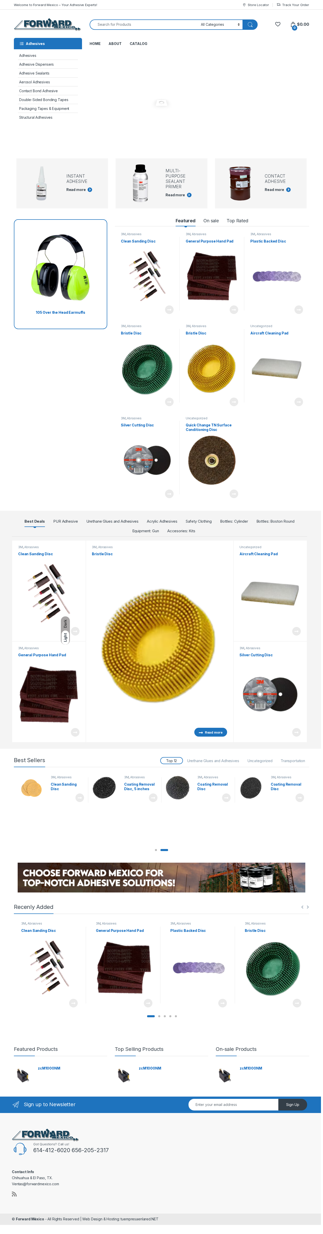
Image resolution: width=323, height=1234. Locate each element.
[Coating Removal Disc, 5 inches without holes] (106, 788)
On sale (211, 220)
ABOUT (115, 43)
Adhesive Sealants (34, 73)
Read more (169, 309)
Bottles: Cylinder (234, 521)
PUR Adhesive (65, 521)
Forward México (30, 1219)
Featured (186, 220)
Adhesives (27, 55)
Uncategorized (261, 326)
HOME (95, 43)
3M (123, 234)
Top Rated (237, 220)
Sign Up (292, 1104)
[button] (156, 850)
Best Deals (34, 521)
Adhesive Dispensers (36, 64)
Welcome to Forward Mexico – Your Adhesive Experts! (55, 5)
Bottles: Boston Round (275, 521)
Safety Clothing (199, 521)
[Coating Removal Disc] (180, 788)
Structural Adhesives (35, 117)
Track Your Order (295, 5)
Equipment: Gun (145, 530)
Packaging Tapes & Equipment (44, 108)
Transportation (293, 760)
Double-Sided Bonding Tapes (43, 100)
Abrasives (134, 234)
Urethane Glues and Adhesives (112, 521)
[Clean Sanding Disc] (33, 788)
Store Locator (258, 5)
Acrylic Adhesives (162, 521)
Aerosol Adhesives (34, 82)
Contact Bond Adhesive (38, 91)
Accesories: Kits (181, 530)
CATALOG (138, 43)
